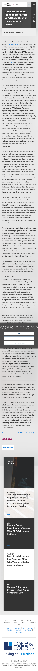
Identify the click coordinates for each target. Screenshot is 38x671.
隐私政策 (19, 630)
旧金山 (16, 622)
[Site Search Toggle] (29, 4)
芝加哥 (21, 620)
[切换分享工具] (33, 17)
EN (13, 4)
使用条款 (28, 630)
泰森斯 (24, 622)
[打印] (33, 21)
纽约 (14, 620)
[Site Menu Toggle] (33, 4)
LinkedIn (7, 628)
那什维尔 (30, 620)
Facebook (17, 628)
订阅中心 (19, 632)
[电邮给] (34, 14)
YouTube (30, 628)
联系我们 (9, 630)
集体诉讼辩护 (8, 447)
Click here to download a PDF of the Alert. (17, 433)
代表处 (32, 622)
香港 (19, 625)
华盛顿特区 (7, 622)
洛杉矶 (7, 620)
